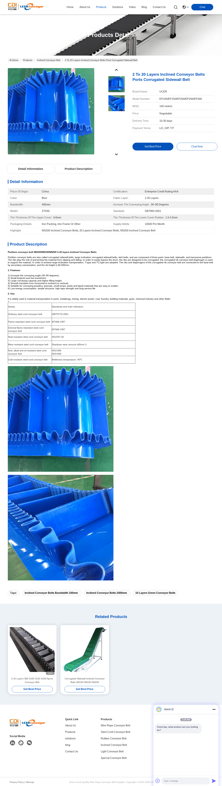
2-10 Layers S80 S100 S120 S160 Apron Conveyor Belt (32, 680)
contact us (159, 7)
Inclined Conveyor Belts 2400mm (106, 592)
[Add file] (157, 780)
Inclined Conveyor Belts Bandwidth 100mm (51, 592)
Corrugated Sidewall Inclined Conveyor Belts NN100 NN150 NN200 (85, 680)
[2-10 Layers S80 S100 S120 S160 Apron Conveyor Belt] (32, 651)
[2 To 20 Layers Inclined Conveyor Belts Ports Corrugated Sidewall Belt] (51, 111)
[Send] (213, 780)
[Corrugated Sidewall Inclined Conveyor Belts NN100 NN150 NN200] (84, 651)
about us (84, 7)
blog (144, 7)
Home (70, 7)
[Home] (27, 726)
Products (27, 60)
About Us (70, 725)
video (132, 7)
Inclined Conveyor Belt (48, 60)
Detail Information (30, 168)
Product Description (79, 168)
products (101, 7)
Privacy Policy (17, 782)
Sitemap (30, 782)
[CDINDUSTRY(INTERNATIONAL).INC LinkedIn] (12, 743)
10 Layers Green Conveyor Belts (155, 592)
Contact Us (71, 751)
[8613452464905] (21, 743)
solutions (117, 7)
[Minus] (214, 709)
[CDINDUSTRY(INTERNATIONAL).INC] (26, 7)
